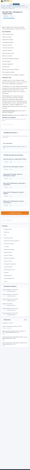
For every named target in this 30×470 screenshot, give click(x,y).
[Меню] (28, 1)
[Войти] (7, 4)
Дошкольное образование (6, 6)
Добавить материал (16, 213)
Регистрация (16, 4)
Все (25, 319)
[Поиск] (5, 4)
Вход (11, 4)
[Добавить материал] (3, 4)
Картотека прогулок (17, 6)
